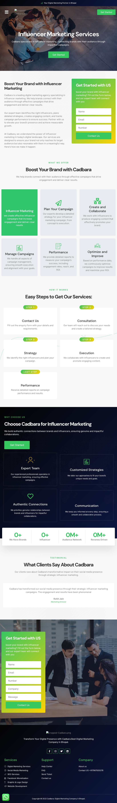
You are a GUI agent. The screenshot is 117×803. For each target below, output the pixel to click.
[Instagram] (55, 751)
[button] (6, 12)
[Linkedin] (67, 751)
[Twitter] (61, 751)
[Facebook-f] (49, 751)
